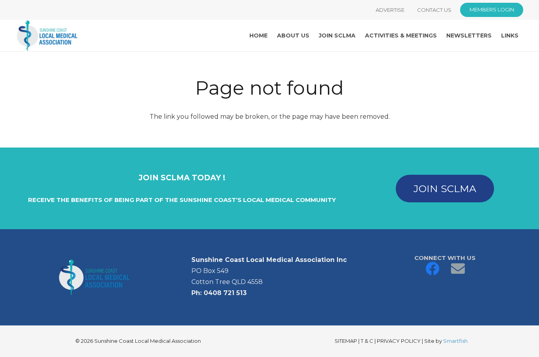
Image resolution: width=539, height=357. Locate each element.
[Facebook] (432, 268)
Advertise (390, 10)
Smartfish (455, 341)
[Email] (458, 268)
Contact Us (434, 10)
